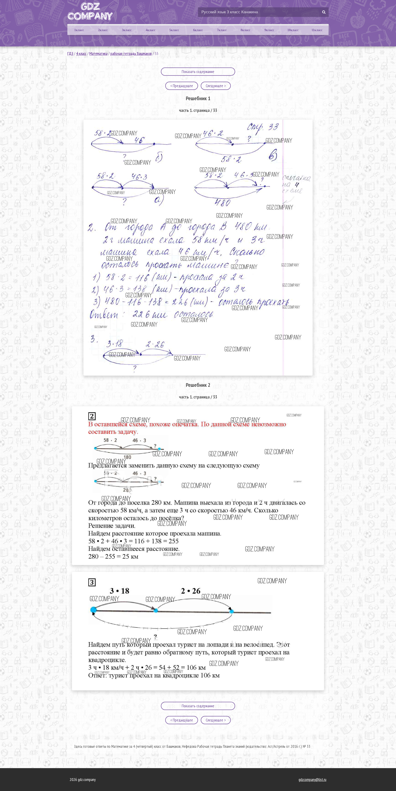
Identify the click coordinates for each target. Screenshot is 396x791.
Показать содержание (198, 71)
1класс (79, 30)
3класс (127, 30)
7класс (222, 30)
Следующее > (216, 85)
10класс (293, 30)
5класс (174, 30)
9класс (269, 30)
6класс (198, 30)
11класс (316, 30)
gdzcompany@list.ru (312, 779)
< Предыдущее (181, 85)
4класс (150, 30)
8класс (245, 30)
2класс (103, 30)
